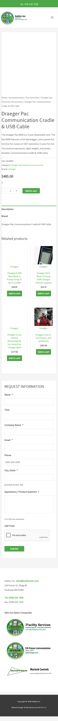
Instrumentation (16, 97)
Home (4, 97)
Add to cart (31, 190)
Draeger (12, 169)
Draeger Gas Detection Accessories (27, 165)
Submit (14, 548)
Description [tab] (7, 209)
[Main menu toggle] (53, 17)
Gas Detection (32, 97)
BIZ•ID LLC (43, 707)
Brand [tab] (4, 216)
